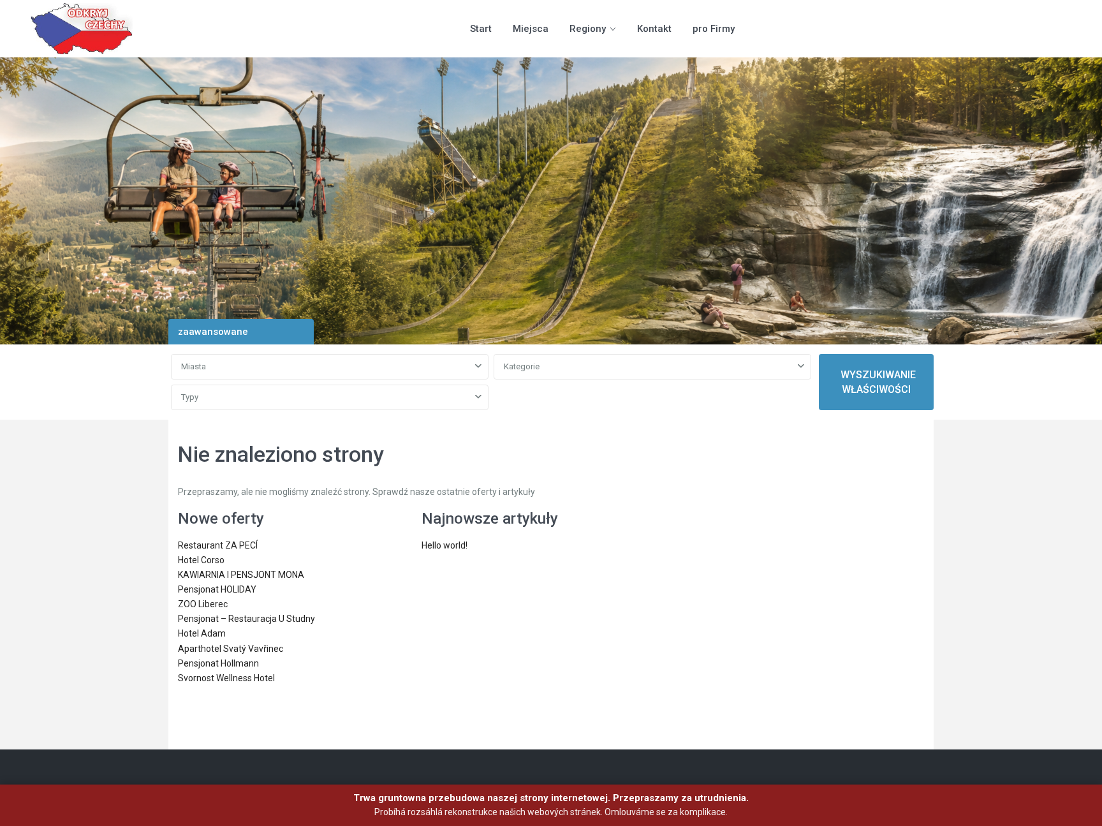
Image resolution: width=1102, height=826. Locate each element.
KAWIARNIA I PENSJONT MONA (241, 575)
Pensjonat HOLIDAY (217, 589)
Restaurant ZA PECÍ (218, 545)
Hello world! (444, 545)
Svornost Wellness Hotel (226, 678)
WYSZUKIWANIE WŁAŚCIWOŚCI (878, 382)
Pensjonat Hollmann (218, 663)
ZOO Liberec (203, 604)
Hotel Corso (201, 560)
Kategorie (522, 366)
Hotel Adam (202, 633)
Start (481, 28)
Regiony (587, 28)
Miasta (193, 366)
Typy (189, 397)
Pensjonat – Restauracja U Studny (246, 619)
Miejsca (530, 28)
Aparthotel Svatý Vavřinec (230, 649)
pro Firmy (714, 28)
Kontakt (654, 28)
